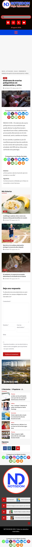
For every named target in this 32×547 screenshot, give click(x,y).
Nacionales (13, 413)
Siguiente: (15, 181)
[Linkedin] (23, 113)
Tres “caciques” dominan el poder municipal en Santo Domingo (19, 407)
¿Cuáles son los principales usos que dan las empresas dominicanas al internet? (18, 398)
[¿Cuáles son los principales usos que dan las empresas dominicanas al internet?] (6, 396)
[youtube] (18, 448)
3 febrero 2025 (15, 88)
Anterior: (15, 173)
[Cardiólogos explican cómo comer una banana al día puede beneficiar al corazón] (16, 204)
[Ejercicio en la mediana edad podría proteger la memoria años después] (16, 233)
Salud (5, 78)
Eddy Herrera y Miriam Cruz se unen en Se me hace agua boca (19, 426)
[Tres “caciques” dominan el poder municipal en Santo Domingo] (6, 406)
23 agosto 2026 (14, 249)
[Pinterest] (8, 117)
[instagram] (9, 448)
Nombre (6, 325)
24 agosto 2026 (14, 220)
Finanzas (13, 394)
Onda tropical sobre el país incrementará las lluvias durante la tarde (18, 417)
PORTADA (6, 240)
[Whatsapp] (5, 113)
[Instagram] (13, 23)
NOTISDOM (7, 88)
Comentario (7, 301)
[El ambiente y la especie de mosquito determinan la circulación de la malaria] (16, 262)
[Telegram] (26, 113)
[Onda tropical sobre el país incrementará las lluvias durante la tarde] (6, 415)
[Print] (19, 117)
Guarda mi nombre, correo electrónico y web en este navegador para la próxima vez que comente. (15, 346)
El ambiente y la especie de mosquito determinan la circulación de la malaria (14, 275)
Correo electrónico (21, 326)
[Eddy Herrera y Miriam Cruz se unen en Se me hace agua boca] (6, 425)
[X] (12, 113)
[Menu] (16, 32)
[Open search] (2, 17)
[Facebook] (8, 23)
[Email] (12, 117)
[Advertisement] (16, 52)
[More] (23, 117)
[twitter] (14, 448)
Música (12, 422)
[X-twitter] (19, 23)
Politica (13, 403)
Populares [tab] (16, 389)
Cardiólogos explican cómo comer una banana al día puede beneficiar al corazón (15, 217)
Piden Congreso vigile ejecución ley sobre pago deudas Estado (18, 436)
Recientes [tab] (6, 389)
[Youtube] (24, 23)
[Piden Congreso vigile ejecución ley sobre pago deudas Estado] (6, 434)
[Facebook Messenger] (19, 113)
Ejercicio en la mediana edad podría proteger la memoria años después (13, 246)
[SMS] (16, 117)
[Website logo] (16, 4)
